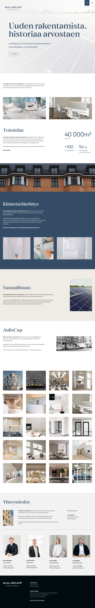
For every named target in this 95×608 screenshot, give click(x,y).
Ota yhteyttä (6, 150)
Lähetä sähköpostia (8, 568)
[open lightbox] (13, 380)
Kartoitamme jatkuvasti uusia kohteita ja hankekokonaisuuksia (21, 228)
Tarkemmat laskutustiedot (37, 600)
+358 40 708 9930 (8, 566)
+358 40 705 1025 (31, 566)
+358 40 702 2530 (54, 566)
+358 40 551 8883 (77, 566)
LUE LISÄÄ (14, 54)
